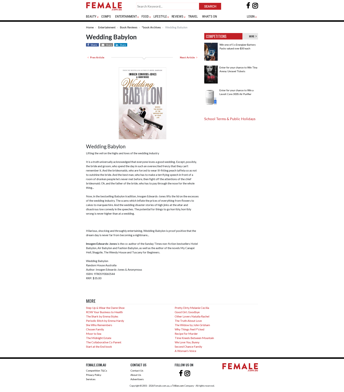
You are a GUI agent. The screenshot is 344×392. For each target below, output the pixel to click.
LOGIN (251, 16)
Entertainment (107, 27)
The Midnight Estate (98, 338)
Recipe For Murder (186, 333)
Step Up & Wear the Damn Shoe (105, 307)
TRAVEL (193, 16)
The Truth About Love (188, 320)
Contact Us (136, 370)
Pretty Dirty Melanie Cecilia (192, 307)
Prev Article (96, 57)
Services (90, 379)
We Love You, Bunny (187, 342)
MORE (252, 36)
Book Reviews (128, 27)
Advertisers (137, 379)
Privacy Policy (93, 374)
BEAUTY (91, 16)
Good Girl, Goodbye (187, 312)
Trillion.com (178, 385)
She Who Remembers (99, 325)
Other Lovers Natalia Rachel (192, 316)
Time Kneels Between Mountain (194, 338)
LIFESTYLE (160, 16)
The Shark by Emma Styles (102, 316)
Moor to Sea (93, 333)
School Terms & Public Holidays (229, 119)
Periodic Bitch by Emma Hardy (105, 320)
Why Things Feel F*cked (189, 329)
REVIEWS (177, 16)
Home (90, 27)
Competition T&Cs (96, 370)
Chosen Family (95, 329)
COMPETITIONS (216, 36)
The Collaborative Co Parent (103, 342)
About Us (135, 374)
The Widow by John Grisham (192, 325)
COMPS (106, 16)
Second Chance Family (188, 346)
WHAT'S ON (209, 16)
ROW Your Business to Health (104, 312)
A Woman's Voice (185, 350)
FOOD (145, 16)
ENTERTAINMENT (126, 16)
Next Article (188, 57)
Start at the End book (99, 346)
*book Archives (151, 27)
